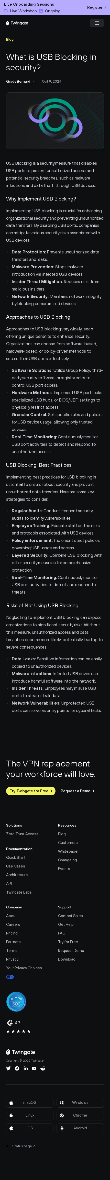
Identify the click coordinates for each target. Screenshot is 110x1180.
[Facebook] (17, 1068)
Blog (10, 39)
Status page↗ (24, 1146)
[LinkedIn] (26, 1068)
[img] (17, 23)
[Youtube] (34, 1068)
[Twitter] (8, 1068)
